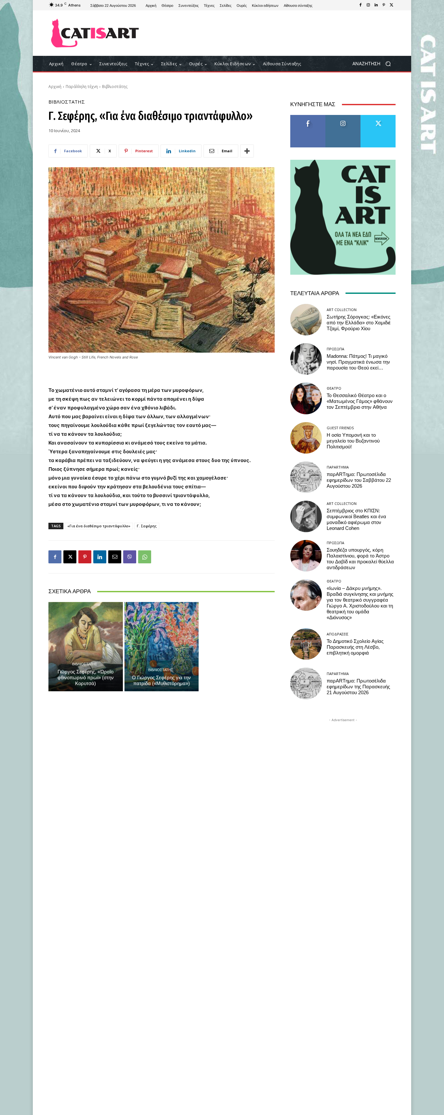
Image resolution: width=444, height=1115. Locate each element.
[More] (247, 150)
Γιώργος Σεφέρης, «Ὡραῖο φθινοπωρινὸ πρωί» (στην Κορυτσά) (86, 677)
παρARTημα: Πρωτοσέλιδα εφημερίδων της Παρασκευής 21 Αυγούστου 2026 (358, 686)
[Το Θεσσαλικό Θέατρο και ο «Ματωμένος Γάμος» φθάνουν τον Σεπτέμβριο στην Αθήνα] (306, 398)
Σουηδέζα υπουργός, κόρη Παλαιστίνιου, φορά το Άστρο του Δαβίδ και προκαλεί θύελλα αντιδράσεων (360, 558)
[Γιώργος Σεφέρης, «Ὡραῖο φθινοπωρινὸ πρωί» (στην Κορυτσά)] (85, 646)
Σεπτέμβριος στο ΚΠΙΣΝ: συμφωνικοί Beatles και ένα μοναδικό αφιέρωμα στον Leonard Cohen (356, 519)
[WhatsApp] (144, 556)
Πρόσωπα (335, 349)
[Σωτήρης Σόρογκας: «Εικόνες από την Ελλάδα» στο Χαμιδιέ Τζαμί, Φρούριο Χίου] (306, 319)
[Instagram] (368, 5)
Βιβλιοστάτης (114, 86)
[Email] (114, 556)
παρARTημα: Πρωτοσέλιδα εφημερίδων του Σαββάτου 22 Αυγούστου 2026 (359, 480)
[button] (374, 63)
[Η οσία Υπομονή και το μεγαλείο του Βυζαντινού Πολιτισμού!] (306, 438)
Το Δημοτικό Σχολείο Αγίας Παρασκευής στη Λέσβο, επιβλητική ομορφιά (355, 647)
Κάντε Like (307, 117)
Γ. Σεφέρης (147, 525)
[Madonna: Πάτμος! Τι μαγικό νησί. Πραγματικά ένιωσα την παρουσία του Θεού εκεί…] (306, 359)
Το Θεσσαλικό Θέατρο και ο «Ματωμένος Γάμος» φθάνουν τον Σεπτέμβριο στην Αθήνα (360, 401)
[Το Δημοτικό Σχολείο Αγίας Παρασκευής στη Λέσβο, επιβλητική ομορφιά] (306, 644)
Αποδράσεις (337, 634)
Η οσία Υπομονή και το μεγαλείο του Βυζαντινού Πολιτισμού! (353, 441)
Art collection (342, 309)
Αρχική (54, 86)
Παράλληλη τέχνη (82, 86)
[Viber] (129, 556)
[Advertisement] (275, 33)
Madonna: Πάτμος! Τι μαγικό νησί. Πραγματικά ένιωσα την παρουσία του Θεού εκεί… (358, 362)
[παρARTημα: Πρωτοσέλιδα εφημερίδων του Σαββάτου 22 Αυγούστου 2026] (306, 477)
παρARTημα (338, 467)
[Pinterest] (384, 5)
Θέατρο (334, 388)
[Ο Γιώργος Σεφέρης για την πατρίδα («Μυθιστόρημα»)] (161, 646)
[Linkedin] (376, 5)
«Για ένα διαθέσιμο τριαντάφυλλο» (98, 525)
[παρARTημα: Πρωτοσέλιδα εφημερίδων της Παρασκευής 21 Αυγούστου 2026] (306, 683)
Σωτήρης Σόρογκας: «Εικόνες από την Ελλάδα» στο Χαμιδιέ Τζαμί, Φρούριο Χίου (359, 323)
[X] (392, 5)
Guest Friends (340, 428)
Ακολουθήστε (343, 117)
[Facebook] (360, 5)
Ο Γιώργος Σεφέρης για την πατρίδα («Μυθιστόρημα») (161, 680)
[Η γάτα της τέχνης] (95, 33)
